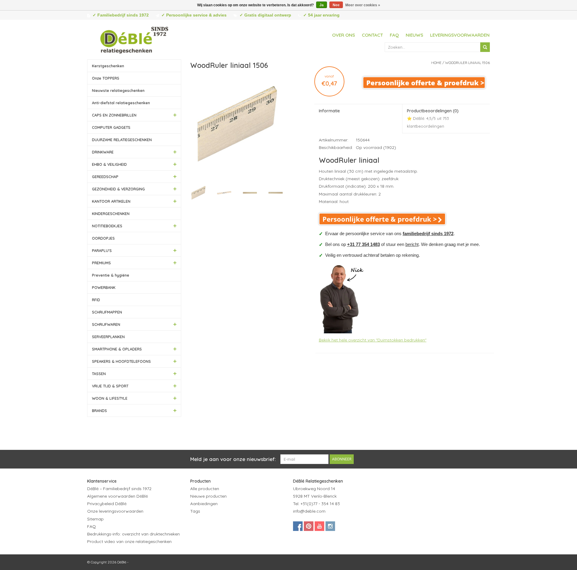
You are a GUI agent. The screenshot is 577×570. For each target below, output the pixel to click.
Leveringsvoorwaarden (460, 35)
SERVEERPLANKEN (108, 336)
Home (436, 62)
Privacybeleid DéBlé (107, 503)
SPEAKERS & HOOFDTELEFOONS (121, 361)
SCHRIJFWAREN (106, 324)
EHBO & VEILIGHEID (109, 164)
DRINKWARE (103, 152)
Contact (372, 35)
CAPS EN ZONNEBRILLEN (114, 115)
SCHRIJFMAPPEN (107, 312)
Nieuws (414, 35)
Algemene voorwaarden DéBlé (117, 496)
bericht (412, 244)
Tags (195, 511)
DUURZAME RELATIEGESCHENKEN (122, 139)
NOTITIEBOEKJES (107, 225)
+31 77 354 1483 (363, 244)
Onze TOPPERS (105, 78)
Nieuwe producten (208, 496)
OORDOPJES (103, 238)
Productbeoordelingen (433, 118)
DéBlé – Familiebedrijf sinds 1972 (119, 488)
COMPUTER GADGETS (111, 127)
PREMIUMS (101, 262)
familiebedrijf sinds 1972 (428, 233)
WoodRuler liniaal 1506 (467, 62)
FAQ (394, 35)
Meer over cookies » (362, 5)
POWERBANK (103, 287)
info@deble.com (309, 511)
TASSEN (99, 373)
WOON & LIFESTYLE (109, 398)
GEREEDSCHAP (105, 176)
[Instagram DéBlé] (330, 526)
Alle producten (204, 488)
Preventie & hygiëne (110, 275)
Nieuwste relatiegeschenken (118, 90)
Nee (336, 5)
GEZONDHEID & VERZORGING (118, 188)
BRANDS (99, 410)
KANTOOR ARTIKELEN (111, 201)
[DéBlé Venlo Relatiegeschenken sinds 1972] (134, 39)
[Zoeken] (485, 47)
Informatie (329, 111)
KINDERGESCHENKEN (111, 213)
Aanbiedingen (204, 503)
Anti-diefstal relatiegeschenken (121, 102)
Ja (321, 5)
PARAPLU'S (102, 250)
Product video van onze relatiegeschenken (129, 541)
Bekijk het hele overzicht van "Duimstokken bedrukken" (372, 340)
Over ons (343, 35)
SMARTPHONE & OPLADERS (117, 349)
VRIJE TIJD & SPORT (110, 386)
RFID (96, 299)
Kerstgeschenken (108, 65)
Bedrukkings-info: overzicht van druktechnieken (133, 534)
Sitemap (95, 519)
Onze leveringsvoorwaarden (115, 511)
